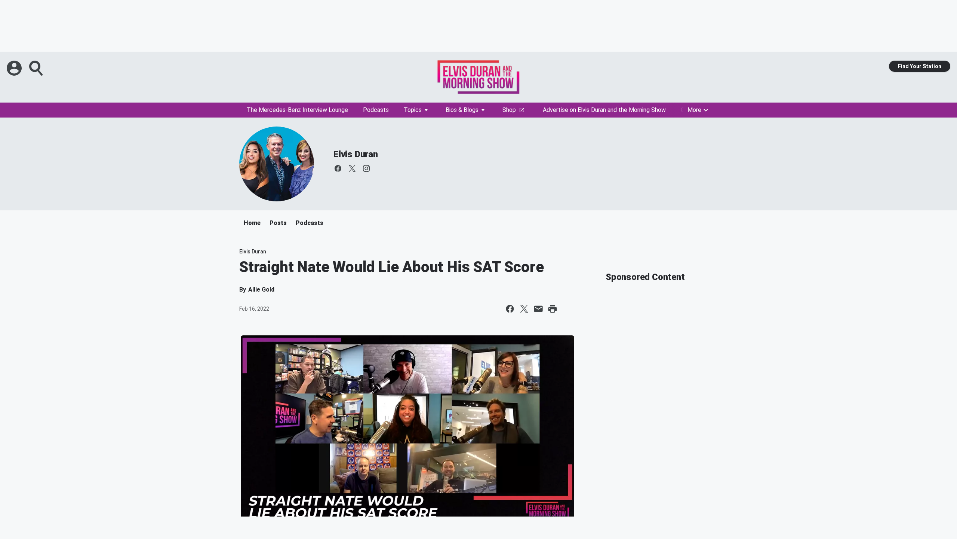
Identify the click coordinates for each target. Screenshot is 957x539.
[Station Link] (478, 77)
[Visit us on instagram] (366, 168)
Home (252, 222)
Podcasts (376, 109)
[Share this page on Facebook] (510, 309)
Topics (413, 109)
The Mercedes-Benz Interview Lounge (297, 109)
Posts (278, 222)
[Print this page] (552, 309)
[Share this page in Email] (538, 309)
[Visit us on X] (352, 168)
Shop (509, 109)
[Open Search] (36, 68)
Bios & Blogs (462, 109)
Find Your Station (919, 66)
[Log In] (15, 68)
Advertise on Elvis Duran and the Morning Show (604, 109)
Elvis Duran (355, 154)
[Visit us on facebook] (337, 168)
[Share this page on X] (524, 309)
